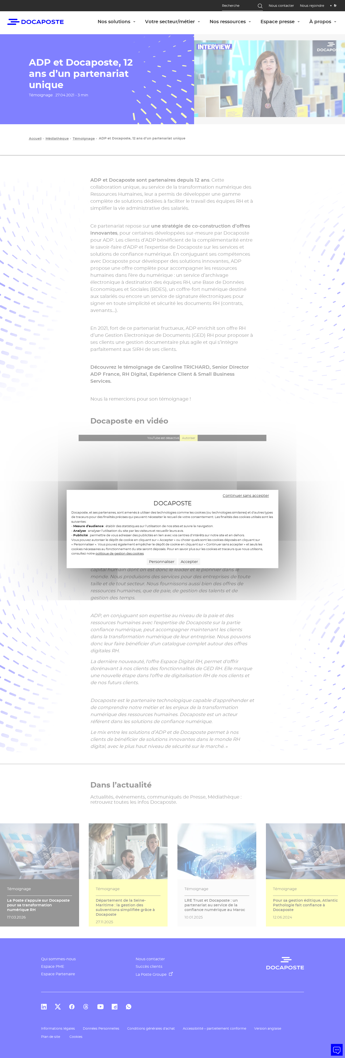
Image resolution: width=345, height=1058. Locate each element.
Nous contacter (281, 6)
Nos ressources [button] (233, 21)
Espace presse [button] (283, 21)
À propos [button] (325, 21)
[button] (337, 1050)
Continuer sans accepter (246, 495)
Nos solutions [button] (119, 21)
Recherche (230, 6)
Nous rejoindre (312, 6)
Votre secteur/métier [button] (175, 21)
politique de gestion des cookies (120, 553)
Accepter (189, 561)
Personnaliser (161, 561)
